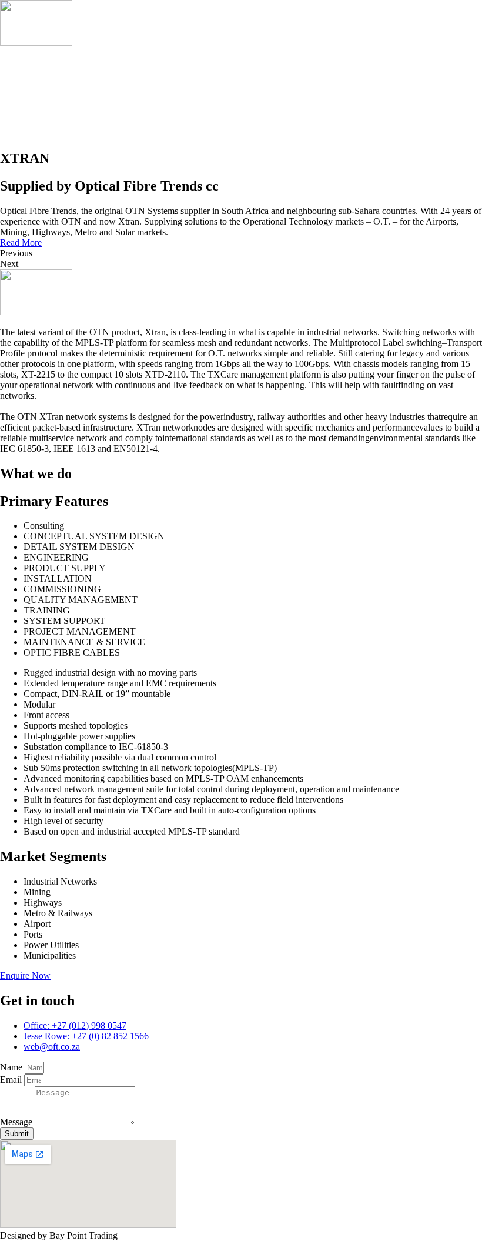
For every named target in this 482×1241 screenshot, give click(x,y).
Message (17, 1122)
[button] (21, 243)
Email (12, 1080)
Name (12, 1067)
